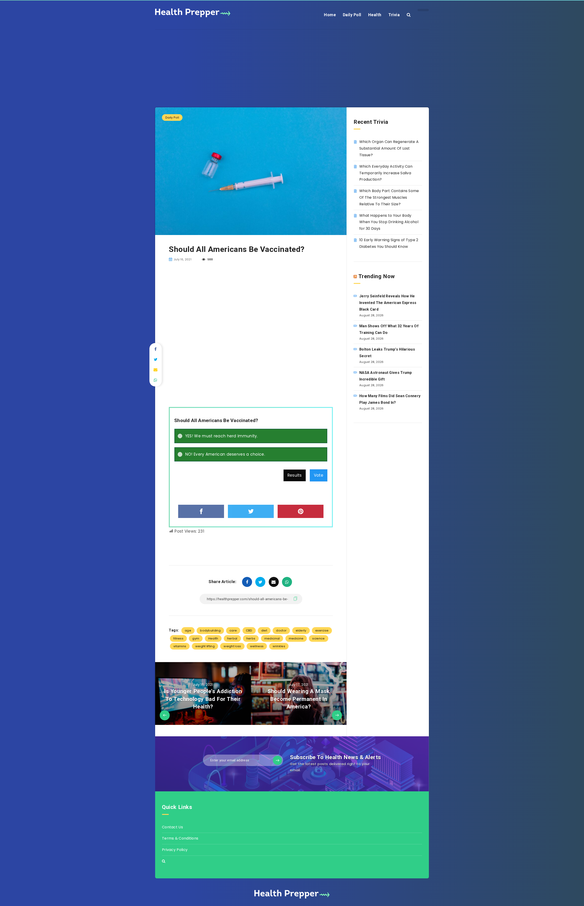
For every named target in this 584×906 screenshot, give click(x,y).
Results (294, 475)
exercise (321, 630)
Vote (318, 475)
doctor (281, 630)
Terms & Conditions (180, 838)
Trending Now (376, 276)
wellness (256, 646)
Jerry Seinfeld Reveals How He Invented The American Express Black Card (388, 303)
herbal (232, 638)
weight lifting (205, 646)
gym (195, 638)
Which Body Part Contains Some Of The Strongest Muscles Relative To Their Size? (389, 197)
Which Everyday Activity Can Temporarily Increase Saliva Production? (385, 173)
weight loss (232, 646)
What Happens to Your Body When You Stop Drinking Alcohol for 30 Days (388, 222)
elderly (301, 630)
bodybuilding (210, 630)
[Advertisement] (292, 62)
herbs (251, 638)
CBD (249, 630)
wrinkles (279, 646)
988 (210, 259)
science (318, 638)
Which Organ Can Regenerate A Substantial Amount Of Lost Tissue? (389, 148)
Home (330, 14)
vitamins (179, 646)
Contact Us (172, 827)
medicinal (272, 638)
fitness (178, 638)
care (233, 630)
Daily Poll (352, 14)
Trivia (394, 14)
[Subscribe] (277, 760)
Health (374, 14)
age (188, 630)
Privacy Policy (175, 849)
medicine (296, 638)
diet (264, 630)
